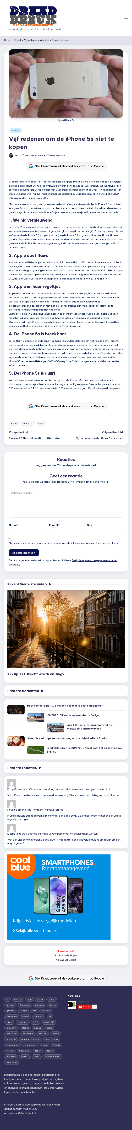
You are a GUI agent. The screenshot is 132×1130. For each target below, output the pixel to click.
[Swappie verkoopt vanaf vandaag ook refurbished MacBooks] (16, 741)
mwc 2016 (12, 1028)
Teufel (50, 1051)
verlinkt (24, 1056)
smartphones (13, 1045)
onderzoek (12, 1033)
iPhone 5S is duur (79, 380)
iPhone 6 (39, 1016)
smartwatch (31, 1045)
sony (45, 1045)
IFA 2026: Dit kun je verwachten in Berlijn (73, 715)
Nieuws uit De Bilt (66, 959)
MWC (35, 1022)
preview (42, 1033)
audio (51, 999)
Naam (14, 525)
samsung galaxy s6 (30, 1039)
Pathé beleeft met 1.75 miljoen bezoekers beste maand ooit (65, 705)
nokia (49, 1028)
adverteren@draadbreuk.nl (20, 1113)
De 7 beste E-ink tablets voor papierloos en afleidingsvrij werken (60, 833)
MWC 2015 (49, 1022)
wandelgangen (52, 1056)
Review (55, 1033)
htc (34, 1011)
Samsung (11, 1039)
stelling (10, 1051)
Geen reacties (57, 155)
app (30, 999)
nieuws (37, 1028)
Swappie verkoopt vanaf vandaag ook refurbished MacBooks (67, 738)
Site (89, 525)
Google (23, 1011)
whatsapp (12, 1062)
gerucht (10, 1011)
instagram (12, 1016)
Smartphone (52, 1039)
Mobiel (16, 130)
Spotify (56, 1045)
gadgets (39, 1005)
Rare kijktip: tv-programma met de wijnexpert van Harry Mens (89, 727)
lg (50, 1016)
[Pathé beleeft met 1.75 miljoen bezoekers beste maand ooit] (16, 709)
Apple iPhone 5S (100, 204)
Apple (14, 423)
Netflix (25, 1028)
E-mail (54, 525)
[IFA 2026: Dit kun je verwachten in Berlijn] (35, 717)
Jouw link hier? (66, 951)
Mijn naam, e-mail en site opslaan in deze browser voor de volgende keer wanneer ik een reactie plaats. (63, 543)
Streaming (24, 1051)
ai (7, 999)
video (40, 423)
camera (10, 1005)
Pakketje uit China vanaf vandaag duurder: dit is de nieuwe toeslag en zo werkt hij (62, 789)
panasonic (28, 1033)
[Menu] (126, 18)
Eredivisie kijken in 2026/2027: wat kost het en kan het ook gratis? (84, 749)
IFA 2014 (46, 1011)
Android (18, 999)
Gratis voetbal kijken (66, 955)
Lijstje (9, 1022)
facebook (25, 1005)
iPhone (25, 1016)
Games (52, 1005)
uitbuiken (11, 1056)
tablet (38, 1051)
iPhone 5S (27, 423)
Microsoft (22, 1022)
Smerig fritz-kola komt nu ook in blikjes (40, 809)
